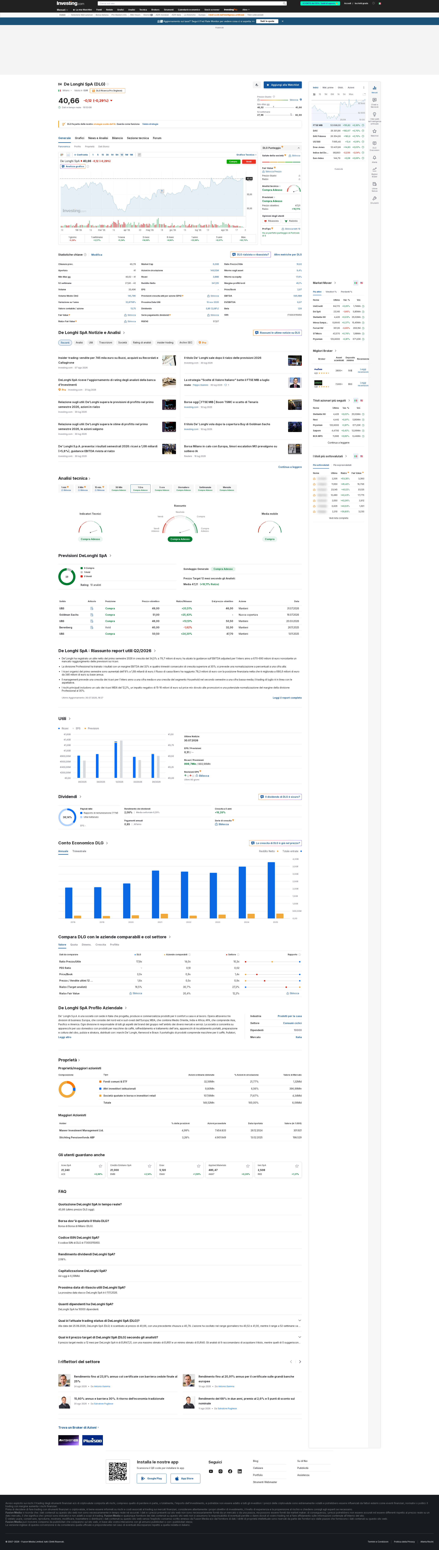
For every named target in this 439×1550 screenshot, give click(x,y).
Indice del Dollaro (322, 152)
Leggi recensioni (363, 370)
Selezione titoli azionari (82, 15)
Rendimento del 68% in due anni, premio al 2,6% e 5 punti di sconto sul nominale (247, 1401)
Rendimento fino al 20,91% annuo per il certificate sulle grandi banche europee (246, 1379)
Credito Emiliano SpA (120, 1165)
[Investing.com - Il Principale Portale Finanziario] (70, 3)
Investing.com (191, 407)
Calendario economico (189, 10)
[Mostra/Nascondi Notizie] (139, 155)
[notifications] (374, 3)
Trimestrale (79, 851)
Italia (299, 1037)
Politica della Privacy (404, 1541)
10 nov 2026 (213, 302)
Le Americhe (190, 15)
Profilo (77, 146)
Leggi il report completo (287, 697)
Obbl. (340, 87)
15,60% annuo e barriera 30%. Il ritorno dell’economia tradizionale (119, 1398)
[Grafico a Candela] (62, 155)
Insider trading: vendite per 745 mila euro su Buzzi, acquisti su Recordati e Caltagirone (108, 360)
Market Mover (322, 283)
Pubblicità (302, 1468)
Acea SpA (66, 1165)
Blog (255, 1460)
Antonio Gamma (102, 1386)
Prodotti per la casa (290, 1016)
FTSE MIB (318, 125)
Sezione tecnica (138, 138)
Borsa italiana (102, 15)
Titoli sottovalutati (255, 15)
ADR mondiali (162, 15)
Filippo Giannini (200, 385)
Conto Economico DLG (81, 842)
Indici (315, 87)
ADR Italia (176, 15)
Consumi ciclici (292, 1023)
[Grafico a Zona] (68, 155)
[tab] (66, 488)
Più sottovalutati (321, 465)
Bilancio (117, 138)
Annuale (63, 851)
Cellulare (258, 1468)
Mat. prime (328, 87)
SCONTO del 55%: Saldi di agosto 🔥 (320, 3)
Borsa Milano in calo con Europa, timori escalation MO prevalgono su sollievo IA (230, 449)
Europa (202, 15)
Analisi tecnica (72, 478)
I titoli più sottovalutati (328, 456)
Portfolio (258, 1475)
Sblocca (294, 100)
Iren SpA (262, 1165)
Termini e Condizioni (378, 1541)
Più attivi (317, 291)
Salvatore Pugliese (103, 1403)
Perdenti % (346, 291)
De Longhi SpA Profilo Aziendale (90, 1007)
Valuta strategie (150, 124)
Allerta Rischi (426, 1541)
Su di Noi (302, 1460)
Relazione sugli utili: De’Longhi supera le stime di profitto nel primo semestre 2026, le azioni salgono (103, 426)
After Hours (135, 15)
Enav (161, 1165)
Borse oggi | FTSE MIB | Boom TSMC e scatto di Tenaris (221, 402)
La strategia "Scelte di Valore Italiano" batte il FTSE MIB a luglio (226, 380)
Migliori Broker (323, 350)
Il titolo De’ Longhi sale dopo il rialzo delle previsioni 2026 (222, 358)
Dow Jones (318, 147)
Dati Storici (103, 146)
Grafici (79, 138)
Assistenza (303, 1475)
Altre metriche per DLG (288, 254)
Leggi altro (64, 1037)
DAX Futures (319, 136)
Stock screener (212, 10)
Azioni (62, 15)
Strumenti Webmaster (265, 1482)
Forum (157, 138)
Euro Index (318, 158)
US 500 (316, 141)
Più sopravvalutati (342, 465)
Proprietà (89, 146)
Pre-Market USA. (119, 15)
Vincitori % (331, 291)
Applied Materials (217, 1165)
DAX (315, 130)
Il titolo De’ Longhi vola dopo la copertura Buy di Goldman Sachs (227, 424)
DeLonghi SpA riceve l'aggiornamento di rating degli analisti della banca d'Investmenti (107, 382)
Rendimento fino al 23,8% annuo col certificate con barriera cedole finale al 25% (125, 1379)
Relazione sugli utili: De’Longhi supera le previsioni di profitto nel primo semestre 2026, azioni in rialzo (106, 404)
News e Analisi (98, 138)
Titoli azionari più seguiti (329, 400)
